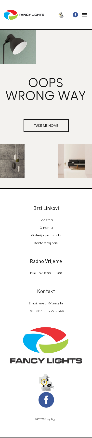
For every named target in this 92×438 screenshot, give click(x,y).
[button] (84, 15)
